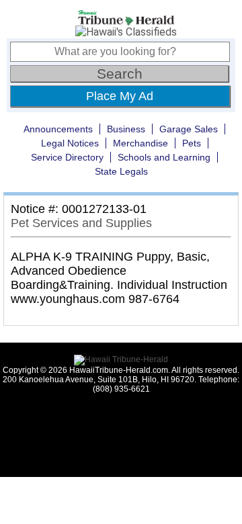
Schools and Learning (164, 157)
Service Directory (67, 157)
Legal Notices (70, 143)
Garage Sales (188, 129)
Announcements (58, 129)
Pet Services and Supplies (81, 223)
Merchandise (140, 143)
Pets (191, 143)
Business (126, 129)
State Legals (121, 171)
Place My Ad (119, 96)
